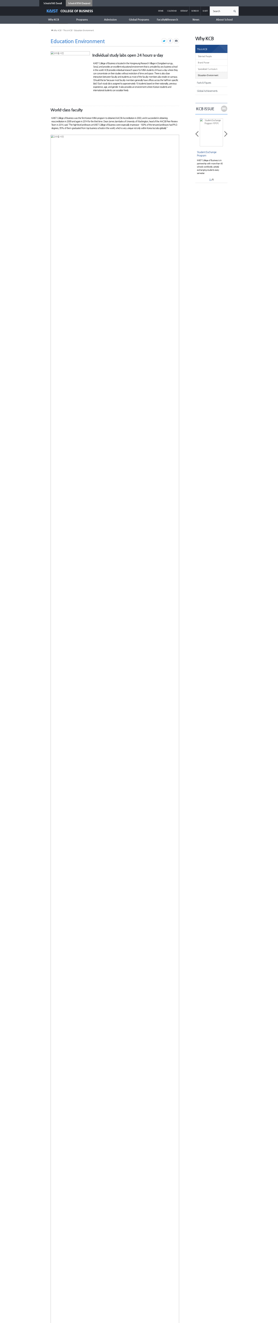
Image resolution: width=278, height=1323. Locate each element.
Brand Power (203, 62)
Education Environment (84, 30)
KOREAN (195, 11)
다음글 (225, 134)
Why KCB (57, 30)
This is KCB (67, 30)
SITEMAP (184, 11)
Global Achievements (207, 90)
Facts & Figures (204, 82)
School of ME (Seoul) (52, 3)
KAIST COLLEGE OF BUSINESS (72, 11)
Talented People (205, 56)
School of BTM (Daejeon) (79, 3)
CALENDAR (171, 11)
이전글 (197, 134)
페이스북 (170, 41)
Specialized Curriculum (207, 69)
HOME (160, 11)
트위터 (164, 41)
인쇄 (176, 41)
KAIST (205, 11)
